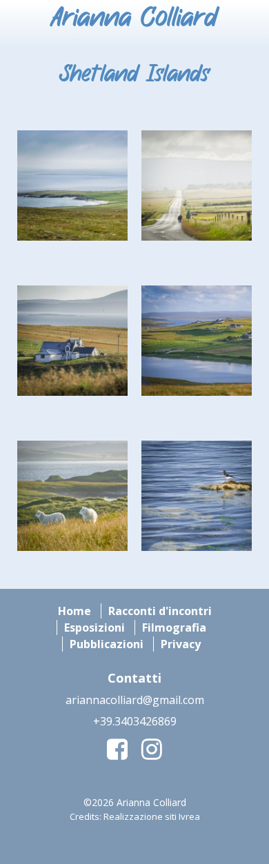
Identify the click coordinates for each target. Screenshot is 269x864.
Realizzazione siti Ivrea (151, 816)
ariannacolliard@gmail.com (135, 699)
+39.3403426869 (135, 721)
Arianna (134, 19)
